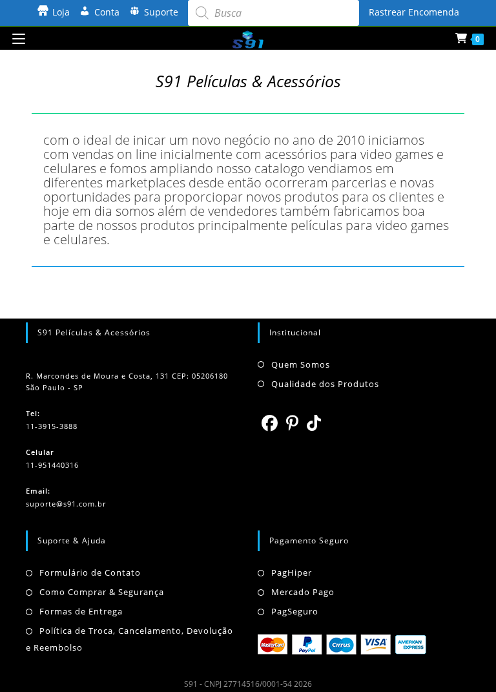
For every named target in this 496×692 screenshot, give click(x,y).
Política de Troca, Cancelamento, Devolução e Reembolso (129, 639)
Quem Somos (300, 364)
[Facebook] (270, 422)
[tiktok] (314, 422)
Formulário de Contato (90, 572)
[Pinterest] (292, 422)
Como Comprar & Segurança (101, 592)
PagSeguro (294, 611)
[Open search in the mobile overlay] (273, 13)
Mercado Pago (303, 592)
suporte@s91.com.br (66, 504)
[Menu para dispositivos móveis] (18, 38)
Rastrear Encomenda (414, 12)
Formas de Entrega (81, 611)
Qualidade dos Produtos (325, 384)
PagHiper (291, 572)
